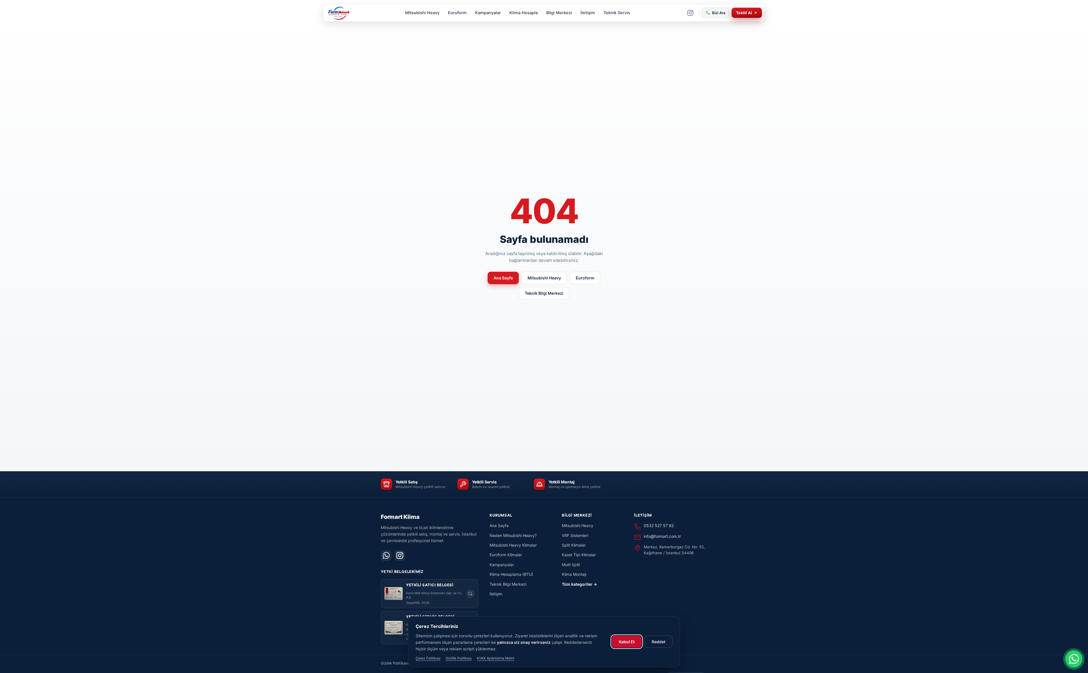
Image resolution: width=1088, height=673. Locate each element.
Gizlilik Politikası (394, 663)
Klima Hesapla (523, 12)
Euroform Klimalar (506, 554)
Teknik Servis (617, 12)
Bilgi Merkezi (559, 12)
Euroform (457, 12)
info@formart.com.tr (662, 536)
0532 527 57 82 (659, 525)
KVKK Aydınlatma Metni (495, 658)
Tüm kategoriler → (579, 584)
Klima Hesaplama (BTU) (511, 574)
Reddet (658, 641)
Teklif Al (744, 12)
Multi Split (571, 564)
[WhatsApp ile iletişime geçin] (1073, 658)
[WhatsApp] (386, 555)
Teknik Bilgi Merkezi (544, 293)
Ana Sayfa (503, 277)
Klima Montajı (574, 574)
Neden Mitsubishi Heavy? (513, 535)
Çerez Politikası (428, 658)
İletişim (588, 12)
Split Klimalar (574, 545)
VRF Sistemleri (575, 535)
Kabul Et (627, 641)
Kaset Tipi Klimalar (579, 554)
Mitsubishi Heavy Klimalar (513, 545)
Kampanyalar (488, 12)
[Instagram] (690, 12)
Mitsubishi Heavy (422, 12)
